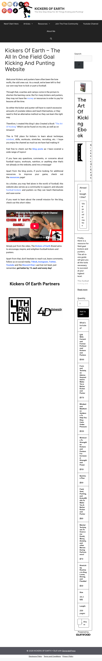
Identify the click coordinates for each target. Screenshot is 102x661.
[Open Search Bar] (51, 38)
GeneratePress (69, 651)
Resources (43, 24)
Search (77, 54)
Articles (27, 24)
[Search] (78, 65)
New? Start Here (11, 24)
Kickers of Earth (43, 246)
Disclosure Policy (35, 656)
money (30, 98)
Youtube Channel (90, 24)
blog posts (37, 149)
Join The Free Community (66, 24)
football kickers (13, 190)
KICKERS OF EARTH (49, 9)
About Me (51, 31)
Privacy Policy (67, 656)
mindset (10, 139)
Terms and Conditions (52, 656)
